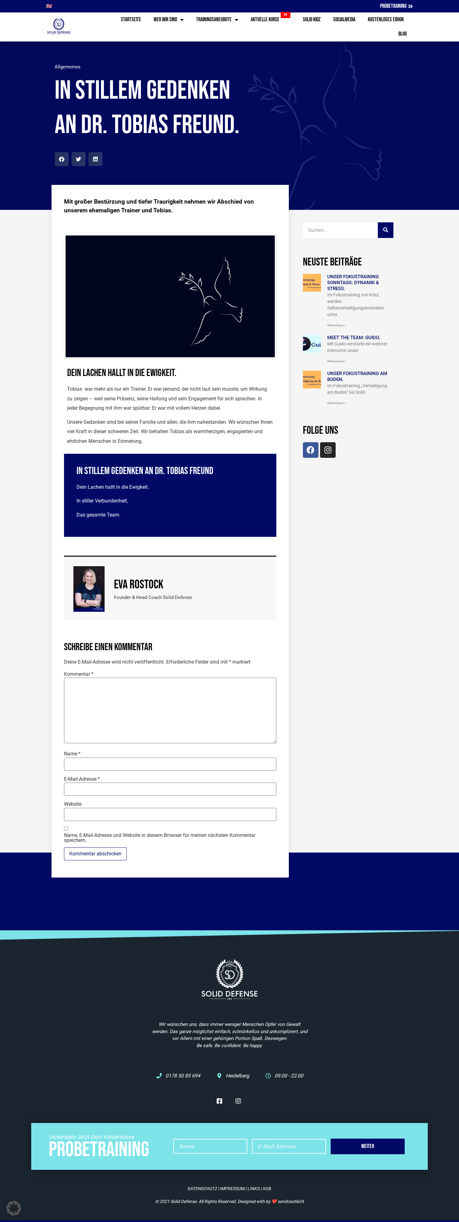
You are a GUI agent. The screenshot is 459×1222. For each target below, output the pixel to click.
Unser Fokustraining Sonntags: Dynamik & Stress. (353, 282)
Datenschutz (202, 1188)
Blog (402, 34)
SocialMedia (344, 19)
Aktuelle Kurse (269, 18)
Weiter (367, 1146)
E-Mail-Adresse (82, 779)
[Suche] (385, 230)
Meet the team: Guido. (353, 337)
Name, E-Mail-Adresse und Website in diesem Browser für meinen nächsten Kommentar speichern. (159, 838)
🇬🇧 (49, 6)
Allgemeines (68, 67)
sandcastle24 (291, 1201)
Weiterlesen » (336, 325)
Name (72, 753)
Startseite (131, 19)
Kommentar (78, 674)
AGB (267, 1188)
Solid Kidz (312, 19)
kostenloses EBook (386, 19)
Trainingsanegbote (214, 19)
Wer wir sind (165, 19)
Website (72, 804)
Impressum (232, 1188)
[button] (62, 159)
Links (254, 1188)
